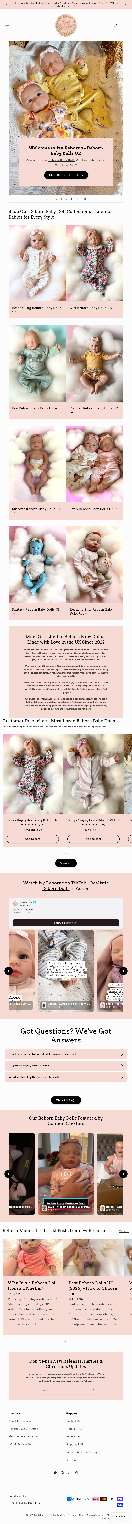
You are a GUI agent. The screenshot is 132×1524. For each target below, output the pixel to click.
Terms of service (95, 1515)
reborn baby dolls (79, 650)
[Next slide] (77, 198)
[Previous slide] (46, 198)
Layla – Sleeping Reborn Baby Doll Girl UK (33, 820)
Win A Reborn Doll (21, 1444)
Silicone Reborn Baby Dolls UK (36, 509)
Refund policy (57, 1515)
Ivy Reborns (40, 1515)
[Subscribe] (93, 1390)
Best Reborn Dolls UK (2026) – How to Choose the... (93, 1288)
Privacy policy (75, 1515)
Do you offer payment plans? (29, 1065)
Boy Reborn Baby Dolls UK (33, 408)
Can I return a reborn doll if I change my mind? (42, 1054)
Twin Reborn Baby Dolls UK (92, 509)
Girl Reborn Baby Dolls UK (91, 308)
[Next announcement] (125, 4)
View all (66, 863)
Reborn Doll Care (77, 1436)
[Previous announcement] (6, 4)
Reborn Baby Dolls (61, 160)
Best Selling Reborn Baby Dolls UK (36, 309)
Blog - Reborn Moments (23, 1436)
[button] (7, 25)
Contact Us (73, 1421)
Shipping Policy (76, 1444)
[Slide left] (58, 853)
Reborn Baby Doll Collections (60, 211)
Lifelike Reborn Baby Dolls (75, 636)
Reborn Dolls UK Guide (23, 1428)
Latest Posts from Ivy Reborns (75, 1230)
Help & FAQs (74, 1428)
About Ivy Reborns (20, 1421)
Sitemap (71, 1460)
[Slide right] (73, 853)
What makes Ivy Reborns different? (34, 1077)
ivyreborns (26, 902)
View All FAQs (66, 1100)
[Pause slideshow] (86, 198)
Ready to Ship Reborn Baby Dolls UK (91, 611)
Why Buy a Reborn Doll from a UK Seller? (32, 1285)
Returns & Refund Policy (81, 1452)
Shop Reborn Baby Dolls (66, 175)
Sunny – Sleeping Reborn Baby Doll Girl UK (93, 820)
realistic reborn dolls (35, 656)
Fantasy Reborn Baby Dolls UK (36, 609)
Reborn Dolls (55, 888)
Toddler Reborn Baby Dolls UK (94, 408)
